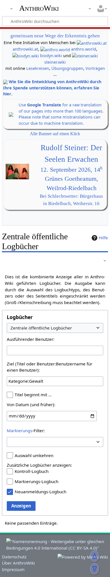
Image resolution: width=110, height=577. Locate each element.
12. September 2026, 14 (71, 169)
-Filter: (26, 430)
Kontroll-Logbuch (32, 471)
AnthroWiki (39, 8)
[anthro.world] (55, 49)
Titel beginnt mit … (33, 394)
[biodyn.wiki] (25, 55)
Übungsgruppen (67, 68)
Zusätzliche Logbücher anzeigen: (39, 465)
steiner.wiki (55, 62)
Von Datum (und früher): (31, 404)
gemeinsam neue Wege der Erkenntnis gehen (55, 35)
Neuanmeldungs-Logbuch (40, 491)
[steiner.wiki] (85, 55)
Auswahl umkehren (34, 455)
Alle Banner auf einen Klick (55, 133)
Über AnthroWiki (18, 563)
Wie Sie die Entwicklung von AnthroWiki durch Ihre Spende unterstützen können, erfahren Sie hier (52, 87)
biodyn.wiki (51, 55)
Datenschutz (14, 556)
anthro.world (83, 49)
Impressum (13, 569)
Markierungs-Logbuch (36, 481)
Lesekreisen (37, 68)
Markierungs (19, 430)
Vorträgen (95, 68)
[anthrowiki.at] (92, 42)
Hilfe (103, 237)
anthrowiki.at (25, 49)
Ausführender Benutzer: (30, 339)
